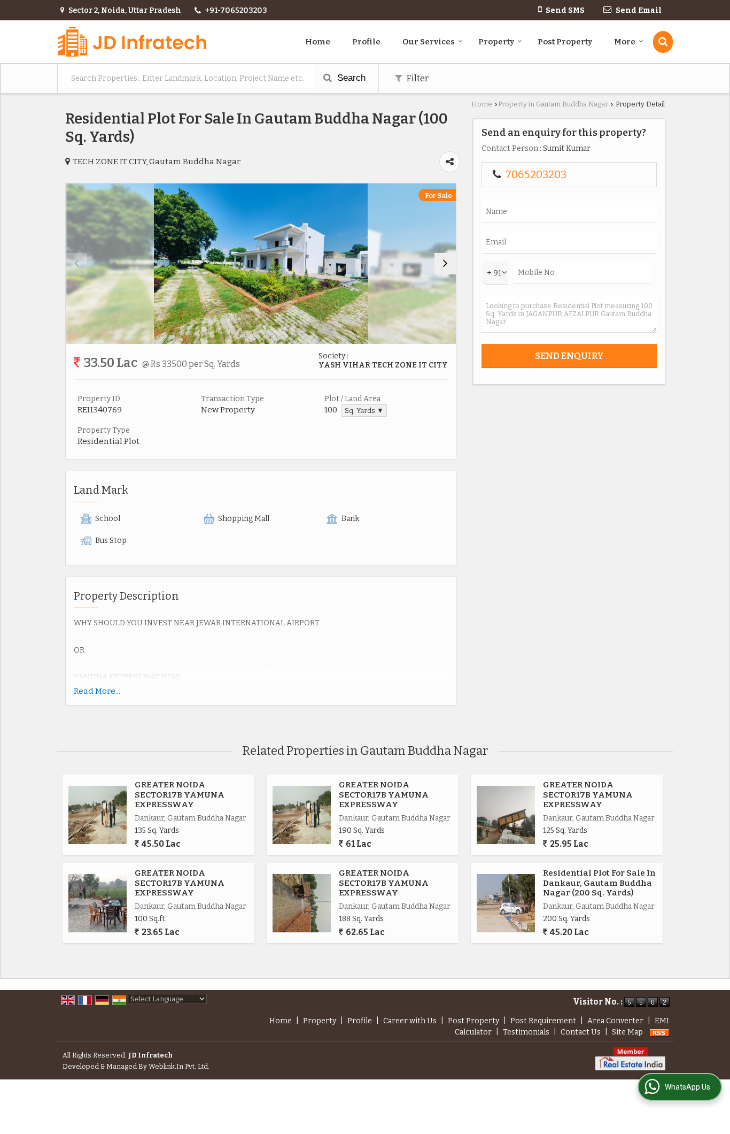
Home (317, 42)
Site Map (627, 1032)
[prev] (76, 263)
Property (496, 42)
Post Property (565, 42)
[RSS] (659, 1032)
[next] (445, 263)
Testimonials (526, 1032)
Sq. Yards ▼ (364, 411)
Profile (366, 42)
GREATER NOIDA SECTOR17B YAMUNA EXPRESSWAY (179, 794)
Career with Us (410, 1020)
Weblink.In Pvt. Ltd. (179, 1066)
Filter (417, 78)
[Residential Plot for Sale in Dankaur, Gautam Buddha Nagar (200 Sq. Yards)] (506, 903)
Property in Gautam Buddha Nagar (553, 104)
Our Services (428, 42)
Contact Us (581, 1032)
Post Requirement (543, 1020)
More (624, 42)
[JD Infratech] (131, 42)
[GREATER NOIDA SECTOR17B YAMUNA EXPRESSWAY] (97, 815)
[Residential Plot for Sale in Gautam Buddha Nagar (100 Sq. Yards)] (261, 263)
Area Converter (615, 1020)
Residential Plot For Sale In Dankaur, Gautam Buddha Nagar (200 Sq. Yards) (599, 883)
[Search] (663, 42)
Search (350, 78)
